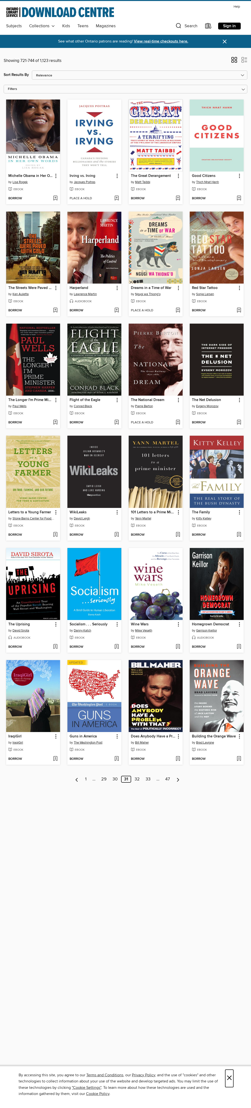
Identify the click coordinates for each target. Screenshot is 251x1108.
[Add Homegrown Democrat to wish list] (239, 647)
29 (104, 779)
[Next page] (178, 779)
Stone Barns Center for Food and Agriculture (34, 518)
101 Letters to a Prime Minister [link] (153, 512)
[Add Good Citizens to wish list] (239, 198)
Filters (12, 89)
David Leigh (82, 518)
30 (115, 779)
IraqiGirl (18, 743)
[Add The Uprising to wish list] (55, 647)
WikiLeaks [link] (78, 512)
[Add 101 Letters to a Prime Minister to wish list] (178, 535)
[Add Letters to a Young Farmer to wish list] (55, 535)
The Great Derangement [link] (151, 176)
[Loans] (208, 27)
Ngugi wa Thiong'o (148, 294)
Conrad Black (83, 406)
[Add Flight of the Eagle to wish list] (116, 422)
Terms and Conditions (104, 1075)
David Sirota (21, 631)
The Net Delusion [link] (206, 400)
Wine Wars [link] (140, 624)
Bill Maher (142, 743)
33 (148, 779)
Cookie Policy (97, 1093)
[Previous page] (77, 779)
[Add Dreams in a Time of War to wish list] (178, 310)
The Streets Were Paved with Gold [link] (30, 288)
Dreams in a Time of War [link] (151, 288)
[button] (186, 27)
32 (137, 779)
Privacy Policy (143, 1075)
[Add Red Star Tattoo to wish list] (239, 310)
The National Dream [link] (147, 400)
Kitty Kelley (203, 518)
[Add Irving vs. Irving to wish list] (116, 198)
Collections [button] (40, 26)
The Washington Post (88, 743)
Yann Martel (143, 518)
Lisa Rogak (20, 182)
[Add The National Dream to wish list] (178, 422)
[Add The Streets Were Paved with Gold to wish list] (55, 310)
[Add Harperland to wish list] (116, 310)
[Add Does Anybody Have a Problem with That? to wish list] (178, 759)
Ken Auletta (21, 294)
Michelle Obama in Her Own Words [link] (30, 176)
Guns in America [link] (83, 736)
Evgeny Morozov (207, 406)
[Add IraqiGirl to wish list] (55, 759)
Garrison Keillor (206, 631)
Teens (82, 26)
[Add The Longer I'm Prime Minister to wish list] (55, 422)
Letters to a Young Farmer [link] (29, 512)
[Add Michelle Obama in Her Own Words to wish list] (55, 198)
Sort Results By (16, 74)
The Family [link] (201, 512)
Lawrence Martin (85, 294)
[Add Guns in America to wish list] (116, 759)
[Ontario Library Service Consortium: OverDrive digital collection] (60, 12)
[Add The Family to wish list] (239, 535)
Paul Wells (19, 406)
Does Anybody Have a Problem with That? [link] (153, 736)
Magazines (106, 26)
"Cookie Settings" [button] (86, 1087)
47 (167, 779)
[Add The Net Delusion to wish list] (239, 422)
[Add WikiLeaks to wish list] (116, 535)
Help (237, 7)
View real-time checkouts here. (161, 41)
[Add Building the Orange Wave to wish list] (239, 759)
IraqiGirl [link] (15, 736)
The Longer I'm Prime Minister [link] (30, 400)
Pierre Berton (144, 406)
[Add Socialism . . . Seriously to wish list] (116, 647)
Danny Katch (82, 631)
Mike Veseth (143, 631)
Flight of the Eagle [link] (85, 400)
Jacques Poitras (84, 182)
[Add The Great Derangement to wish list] (178, 198)
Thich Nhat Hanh (207, 182)
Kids (66, 26)
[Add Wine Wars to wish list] (178, 647)
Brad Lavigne (205, 743)
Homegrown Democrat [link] (210, 624)
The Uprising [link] (19, 624)
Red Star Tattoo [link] (205, 288)
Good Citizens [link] (203, 176)
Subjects (14, 26)
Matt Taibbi (142, 182)
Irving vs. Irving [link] (82, 176)
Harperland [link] (79, 288)
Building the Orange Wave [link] (214, 736)
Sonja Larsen (205, 294)
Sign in (229, 26)
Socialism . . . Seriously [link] (89, 624)
